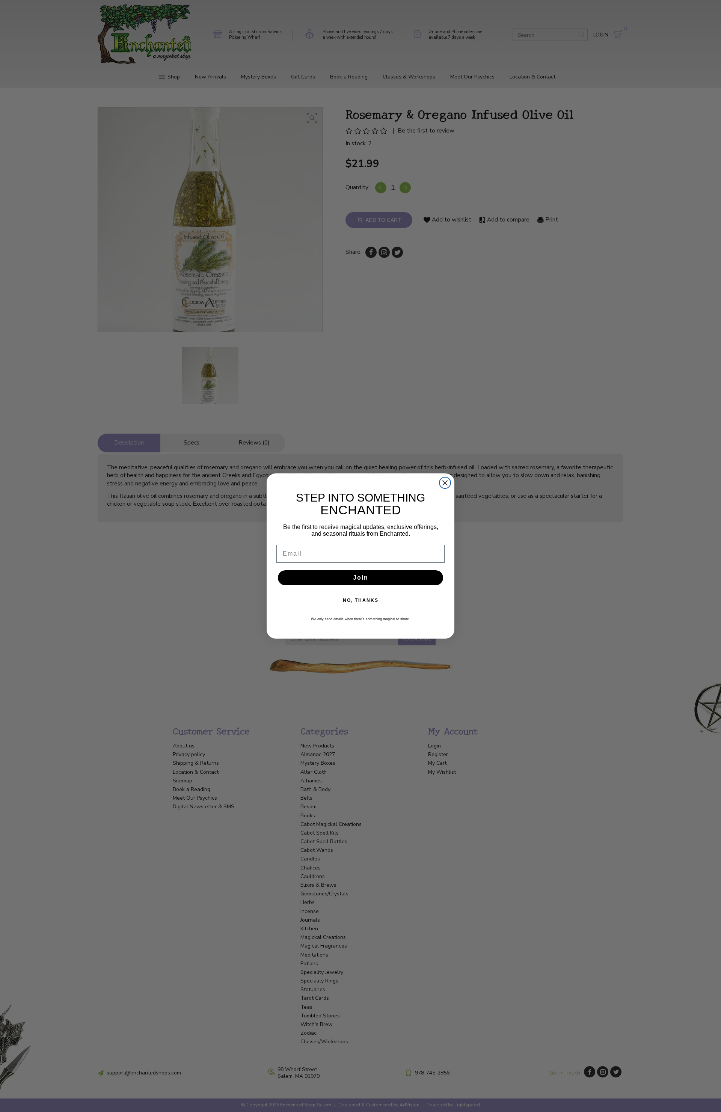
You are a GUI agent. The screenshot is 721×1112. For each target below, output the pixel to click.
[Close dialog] (445, 482)
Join (360, 577)
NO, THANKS (361, 600)
